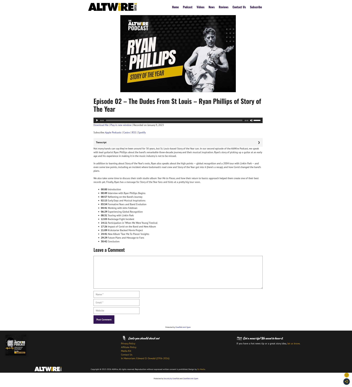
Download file (101, 125)
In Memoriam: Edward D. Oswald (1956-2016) (145, 358)
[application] (178, 120)
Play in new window (120, 125)
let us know (293, 343)
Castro (126, 132)
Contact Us (239, 7)
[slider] (257, 120)
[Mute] (251, 120)
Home (175, 7)
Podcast (188, 7)
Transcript (101, 142)
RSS (134, 132)
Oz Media (201, 369)
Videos (200, 7)
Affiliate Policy (128, 347)
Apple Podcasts (113, 132)
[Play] (97, 120)
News (212, 7)
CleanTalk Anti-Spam (183, 327)
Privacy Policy (128, 343)
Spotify (142, 132)
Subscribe (256, 7)
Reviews (223, 7)
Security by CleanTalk (171, 378)
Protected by (178, 327)
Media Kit (126, 350)
